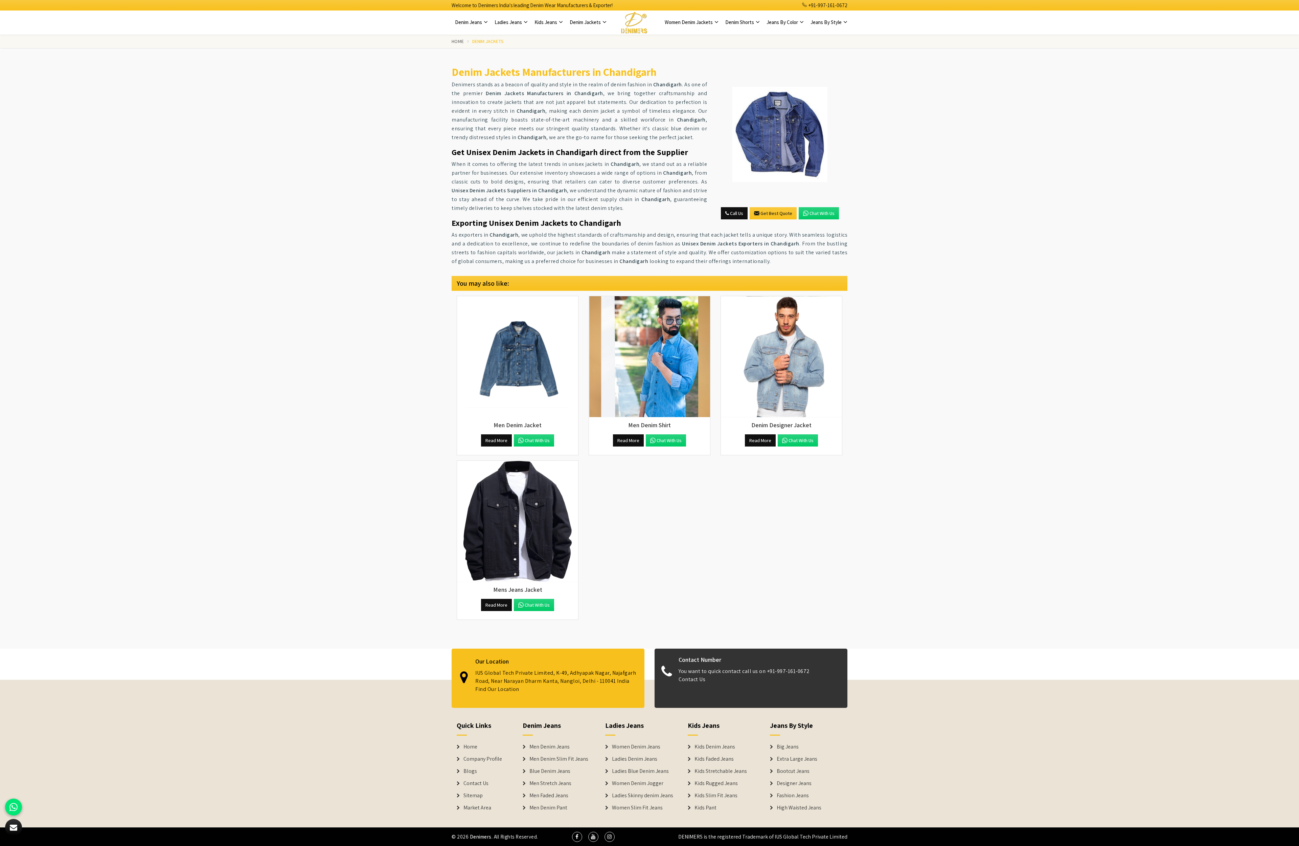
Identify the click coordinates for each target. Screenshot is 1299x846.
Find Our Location (497, 689)
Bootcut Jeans (793, 771)
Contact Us (692, 679)
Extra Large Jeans (797, 759)
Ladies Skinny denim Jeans (642, 795)
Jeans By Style (827, 22)
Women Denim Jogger (637, 783)
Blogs (470, 771)
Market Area (477, 807)
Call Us (736, 213)
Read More (496, 440)
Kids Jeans (546, 22)
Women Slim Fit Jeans (637, 807)
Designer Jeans (794, 783)
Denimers (481, 836)
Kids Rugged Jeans (716, 783)
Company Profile (482, 759)
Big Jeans (788, 747)
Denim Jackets (586, 22)
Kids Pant (705, 807)
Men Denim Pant (548, 807)
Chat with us (822, 213)
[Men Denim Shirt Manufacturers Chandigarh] (649, 356)
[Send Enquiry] (13, 827)
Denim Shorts (740, 22)
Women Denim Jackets (689, 22)
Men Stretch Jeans (550, 783)
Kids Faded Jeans (714, 759)
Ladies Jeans (509, 22)
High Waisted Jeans (799, 807)
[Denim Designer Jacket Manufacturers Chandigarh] (781, 356)
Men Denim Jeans (549, 747)
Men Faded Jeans (548, 795)
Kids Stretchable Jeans (720, 771)
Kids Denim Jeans (714, 747)
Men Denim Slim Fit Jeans (558, 759)
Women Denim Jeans (636, 747)
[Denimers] (634, 22)
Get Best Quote (776, 213)
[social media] (577, 837)
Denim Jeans (469, 22)
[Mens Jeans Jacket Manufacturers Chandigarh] (517, 521)
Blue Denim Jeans (549, 771)
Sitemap (473, 795)
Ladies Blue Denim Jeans (640, 771)
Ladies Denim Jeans (634, 759)
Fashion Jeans (793, 795)
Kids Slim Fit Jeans (715, 795)
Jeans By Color (783, 22)
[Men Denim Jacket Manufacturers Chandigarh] (517, 356)
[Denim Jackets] (779, 134)
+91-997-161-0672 (827, 5)
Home (458, 41)
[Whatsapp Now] (13, 807)
